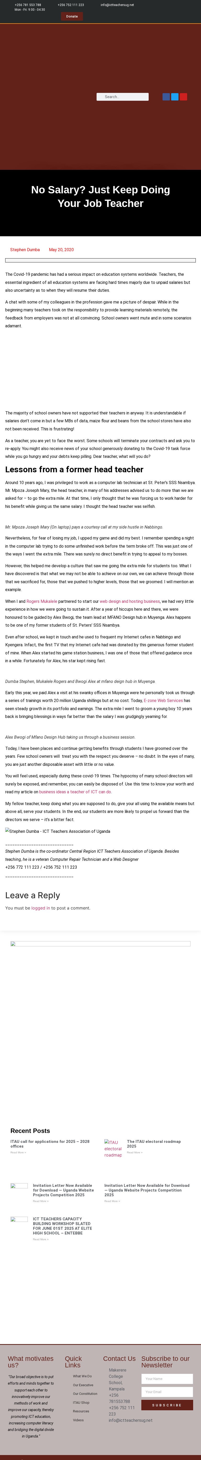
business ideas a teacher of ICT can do (75, 791)
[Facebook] (166, 96)
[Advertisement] (100, 370)
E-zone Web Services (163, 700)
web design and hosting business (130, 601)
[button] (90, 97)
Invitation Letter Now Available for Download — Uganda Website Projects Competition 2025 (63, 1190)
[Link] (120, 1441)
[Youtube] (183, 96)
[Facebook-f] (109, 1433)
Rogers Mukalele (41, 601)
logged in (40, 908)
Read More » (18, 1152)
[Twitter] (174, 96)
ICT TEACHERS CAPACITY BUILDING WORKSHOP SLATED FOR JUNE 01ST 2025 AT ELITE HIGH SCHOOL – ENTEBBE (62, 1226)
